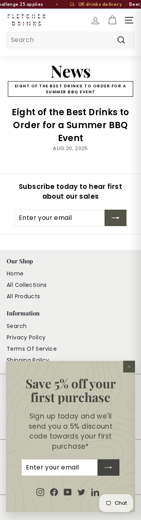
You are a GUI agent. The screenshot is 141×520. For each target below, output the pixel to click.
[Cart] (112, 20)
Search (17, 326)
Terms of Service (32, 349)
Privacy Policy (26, 337)
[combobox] (70, 40)
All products (23, 296)
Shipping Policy (28, 360)
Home (15, 273)
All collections (27, 285)
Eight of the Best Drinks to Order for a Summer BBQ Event (71, 89)
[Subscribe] (108, 468)
